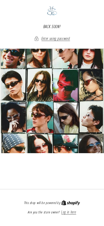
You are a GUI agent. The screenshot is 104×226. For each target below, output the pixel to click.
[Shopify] (70, 203)
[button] (52, 38)
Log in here (68, 212)
